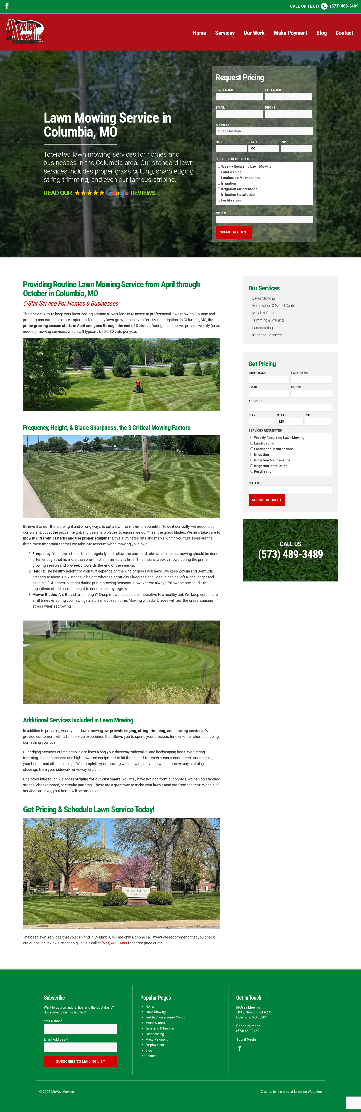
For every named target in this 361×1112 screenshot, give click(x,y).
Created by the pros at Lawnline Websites (291, 1092)
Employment (154, 1045)
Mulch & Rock (263, 313)
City (219, 142)
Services (225, 33)
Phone (270, 107)
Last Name (273, 90)
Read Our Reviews (99, 193)
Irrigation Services (267, 335)
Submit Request (234, 232)
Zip (283, 142)
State (253, 142)
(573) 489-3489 (324, 6)
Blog (322, 33)
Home (199, 33)
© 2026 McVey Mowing (56, 1092)
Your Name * (53, 1021)
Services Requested (232, 159)
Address (223, 125)
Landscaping (262, 327)
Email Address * (56, 1039)
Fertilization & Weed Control (274, 305)
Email (220, 107)
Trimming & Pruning (268, 320)
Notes (221, 213)
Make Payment (290, 33)
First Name (225, 90)
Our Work (254, 33)
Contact (344, 33)
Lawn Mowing (263, 298)
